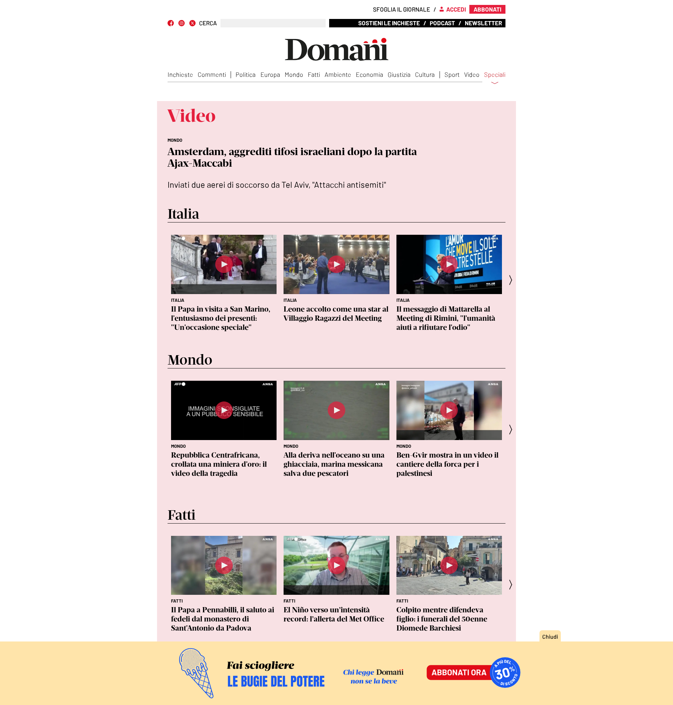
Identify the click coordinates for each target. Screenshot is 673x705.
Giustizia (399, 74)
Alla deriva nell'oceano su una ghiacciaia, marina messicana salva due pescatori (334, 464)
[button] (513, 279)
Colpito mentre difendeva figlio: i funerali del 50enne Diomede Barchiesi (441, 618)
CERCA (208, 23)
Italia (177, 300)
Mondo (294, 74)
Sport (452, 74)
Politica (246, 74)
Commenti (212, 74)
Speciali (494, 74)
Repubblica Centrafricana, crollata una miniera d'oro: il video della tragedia (219, 464)
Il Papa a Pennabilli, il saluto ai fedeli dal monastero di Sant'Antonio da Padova (222, 618)
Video (472, 74)
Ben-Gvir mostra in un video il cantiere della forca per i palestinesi (447, 464)
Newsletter (483, 22)
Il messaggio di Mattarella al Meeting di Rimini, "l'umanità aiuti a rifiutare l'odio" (445, 318)
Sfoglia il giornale (401, 9)
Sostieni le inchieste (389, 22)
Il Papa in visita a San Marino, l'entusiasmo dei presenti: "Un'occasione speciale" (220, 318)
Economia (369, 74)
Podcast (442, 22)
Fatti (314, 74)
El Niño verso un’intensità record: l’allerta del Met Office (334, 614)
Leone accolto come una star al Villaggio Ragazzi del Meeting (336, 313)
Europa (270, 74)
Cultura (425, 74)
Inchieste (180, 74)
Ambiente (338, 74)
